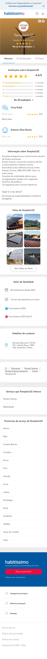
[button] (23, 594)
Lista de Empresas (11, 620)
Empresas (15, 369)
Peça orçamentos (23, 655)
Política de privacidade (12, 634)
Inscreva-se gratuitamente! (21, 6)
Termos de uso (8, 628)
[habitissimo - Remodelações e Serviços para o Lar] (11, 14)
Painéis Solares (20, 40)
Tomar (35, 371)
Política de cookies (10, 640)
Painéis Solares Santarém (16, 371)
